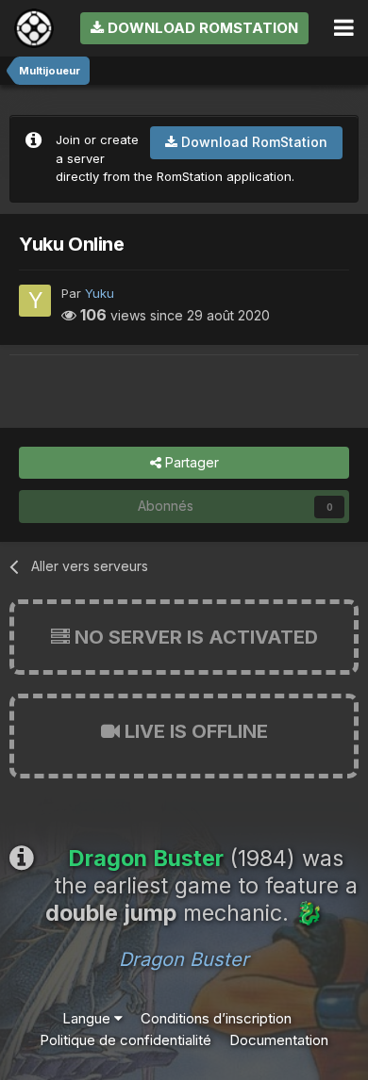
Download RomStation (201, 28)
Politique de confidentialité (125, 1040)
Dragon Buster (184, 959)
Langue (88, 1018)
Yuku (99, 293)
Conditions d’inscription (216, 1018)
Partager (190, 462)
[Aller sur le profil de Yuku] (35, 301)
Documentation (278, 1040)
